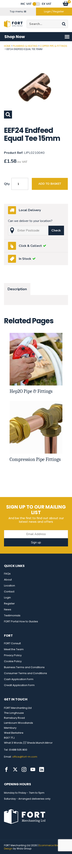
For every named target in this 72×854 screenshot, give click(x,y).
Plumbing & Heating (25, 46)
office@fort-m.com (24, 757)
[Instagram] (24, 769)
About (8, 579)
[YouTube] (32, 769)
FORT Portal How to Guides (21, 621)
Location (9, 585)
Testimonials (12, 615)
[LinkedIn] (41, 769)
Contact (9, 591)
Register (9, 603)
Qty (7, 184)
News (7, 609)
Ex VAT (46, 4)
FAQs (7, 574)
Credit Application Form (19, 685)
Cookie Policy (13, 661)
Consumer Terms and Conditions (25, 673)
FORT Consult (12, 643)
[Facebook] (6, 769)
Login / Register (54, 11)
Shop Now (14, 36)
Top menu (16, 11)
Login (7, 597)
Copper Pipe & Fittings (53, 46)
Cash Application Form (18, 679)
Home (7, 46)
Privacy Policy (13, 655)
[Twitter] (15, 769)
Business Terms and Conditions (24, 667)
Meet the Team (14, 649)
